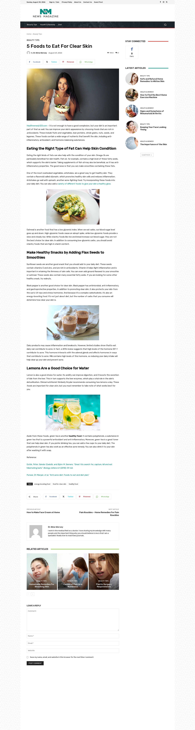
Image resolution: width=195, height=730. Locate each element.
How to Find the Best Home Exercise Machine (153, 96)
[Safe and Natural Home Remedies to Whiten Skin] (131, 78)
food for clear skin (59, 484)
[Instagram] (163, 2)
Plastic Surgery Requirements (104, 585)
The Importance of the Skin (153, 144)
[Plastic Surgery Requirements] (104, 571)
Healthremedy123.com (37, 126)
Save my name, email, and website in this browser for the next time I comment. (62, 657)
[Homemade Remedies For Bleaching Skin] (42, 571)
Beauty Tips (37, 34)
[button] (165, 25)
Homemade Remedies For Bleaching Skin (41, 585)
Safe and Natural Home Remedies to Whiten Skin (152, 80)
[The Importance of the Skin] (131, 143)
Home (29, 34)
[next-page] (32, 594)
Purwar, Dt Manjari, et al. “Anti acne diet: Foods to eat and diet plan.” (58, 475)
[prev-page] (28, 594)
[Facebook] (160, 2)
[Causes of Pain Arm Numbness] (73, 571)
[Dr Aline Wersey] (29, 53)
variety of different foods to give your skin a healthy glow (84, 184)
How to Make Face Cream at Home (43, 512)
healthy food (73, 484)
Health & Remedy (147, 92)
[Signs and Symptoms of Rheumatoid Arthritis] (131, 111)
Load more (146, 155)
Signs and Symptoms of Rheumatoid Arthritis (152, 112)
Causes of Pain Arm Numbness (72, 585)
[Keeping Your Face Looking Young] (131, 127)
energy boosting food (42, 484)
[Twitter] (166, 2)
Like (131, 48)
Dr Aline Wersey (40, 53)
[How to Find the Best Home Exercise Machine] (131, 94)
